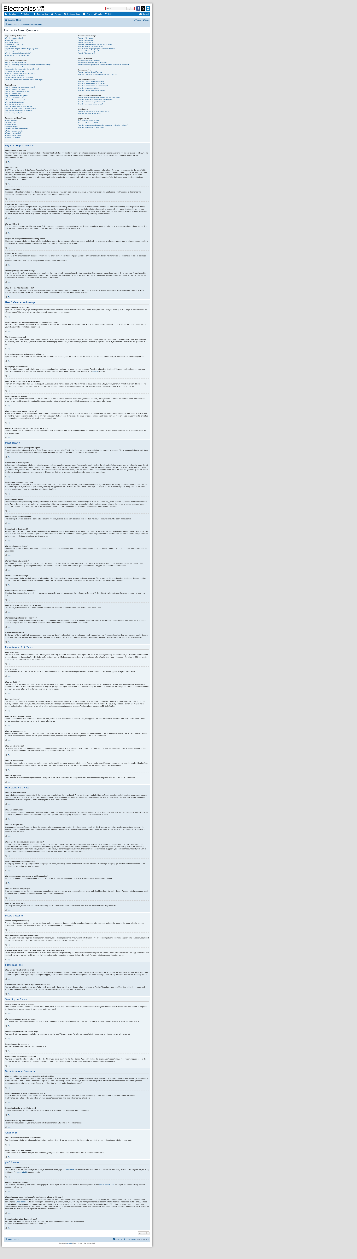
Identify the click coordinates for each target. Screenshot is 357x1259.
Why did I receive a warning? (15, 104)
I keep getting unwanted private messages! (92, 62)
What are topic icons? (12, 137)
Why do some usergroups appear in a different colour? (96, 49)
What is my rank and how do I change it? (19, 77)
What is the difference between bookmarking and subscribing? (99, 97)
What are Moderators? (86, 40)
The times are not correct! (14, 67)
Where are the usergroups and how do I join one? (95, 44)
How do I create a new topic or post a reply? (20, 87)
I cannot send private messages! (89, 60)
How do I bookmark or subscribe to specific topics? (95, 99)
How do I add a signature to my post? (17, 91)
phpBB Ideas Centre (106, 1185)
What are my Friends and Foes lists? (90, 72)
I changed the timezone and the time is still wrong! (22, 69)
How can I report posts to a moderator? (18, 106)
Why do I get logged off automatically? (18, 53)
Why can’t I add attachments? (15, 102)
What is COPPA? (11, 40)
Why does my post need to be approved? (19, 110)
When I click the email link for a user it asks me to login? (24, 80)
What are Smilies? (11, 124)
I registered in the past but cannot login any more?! (22, 49)
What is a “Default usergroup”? (88, 51)
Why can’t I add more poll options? (16, 96)
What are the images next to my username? (20, 73)
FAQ (110, 14)
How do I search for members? (88, 88)
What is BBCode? (11, 120)
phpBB (95, 371)
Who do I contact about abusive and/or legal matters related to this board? (103, 125)
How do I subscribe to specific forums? (91, 102)
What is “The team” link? (86, 53)
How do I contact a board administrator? (91, 127)
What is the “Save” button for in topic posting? (20, 108)
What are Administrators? (86, 38)
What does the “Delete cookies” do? (17, 55)
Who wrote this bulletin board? (88, 121)
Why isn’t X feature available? (88, 123)
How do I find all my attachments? (89, 113)
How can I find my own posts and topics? (92, 90)
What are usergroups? (86, 42)
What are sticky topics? (13, 133)
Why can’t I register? (12, 42)
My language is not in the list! (15, 71)
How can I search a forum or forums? (91, 81)
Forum (89, 14)
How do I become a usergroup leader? (91, 46)
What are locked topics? (13, 135)
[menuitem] (18, 20)
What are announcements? (14, 131)
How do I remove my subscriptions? (90, 104)
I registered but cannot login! (14, 44)
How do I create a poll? (13, 93)
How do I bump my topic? (13, 113)
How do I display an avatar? (14, 75)
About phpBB (22, 1172)
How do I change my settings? (15, 62)
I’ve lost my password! (12, 51)
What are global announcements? (16, 129)
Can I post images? (11, 126)
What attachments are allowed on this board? (93, 111)
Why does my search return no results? (91, 84)
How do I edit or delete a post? (15, 89)
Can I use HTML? (11, 122)
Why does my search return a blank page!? (93, 86)
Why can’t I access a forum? (15, 100)
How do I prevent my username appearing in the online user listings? (28, 64)
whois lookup (21, 1202)
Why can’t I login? (11, 46)
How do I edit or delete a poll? (15, 98)
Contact (146, 14)
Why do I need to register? (14, 38)
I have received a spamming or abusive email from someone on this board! (103, 64)
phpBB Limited (68, 1170)
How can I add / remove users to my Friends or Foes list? (97, 74)
